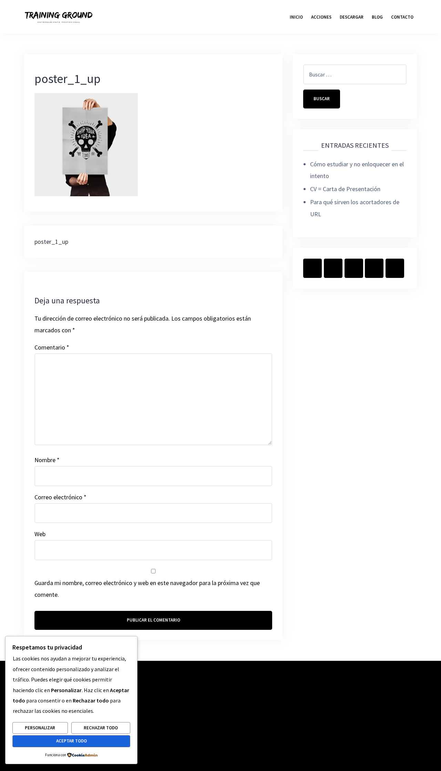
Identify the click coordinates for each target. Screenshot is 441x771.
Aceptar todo (71, 741)
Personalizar (40, 728)
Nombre (47, 460)
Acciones (321, 17)
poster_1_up (51, 242)
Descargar (351, 17)
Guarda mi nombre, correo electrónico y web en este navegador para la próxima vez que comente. (147, 588)
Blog (377, 17)
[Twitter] (333, 268)
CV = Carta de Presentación (345, 189)
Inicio (296, 17)
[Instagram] (354, 268)
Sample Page (398, 723)
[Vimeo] (395, 268)
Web (39, 534)
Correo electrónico (60, 497)
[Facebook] (312, 268)
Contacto (402, 17)
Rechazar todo (101, 728)
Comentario (51, 347)
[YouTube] (374, 268)
